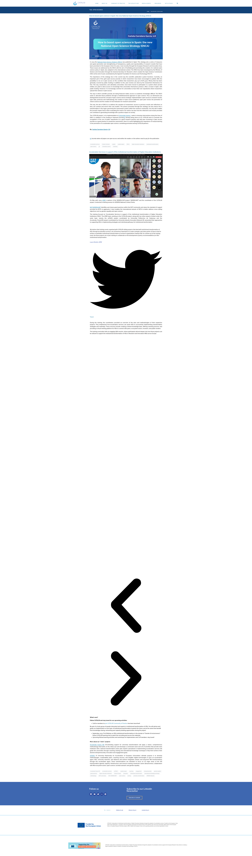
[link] (79, 3)
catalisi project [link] (121, 144)
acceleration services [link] (94, 144)
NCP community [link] (102, 775)
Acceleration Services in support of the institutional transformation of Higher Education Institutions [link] (125, 152)
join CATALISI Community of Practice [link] (116, 723)
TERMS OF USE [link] (119, 810)
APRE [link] (104, 200)
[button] (126, 606)
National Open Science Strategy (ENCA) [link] (109, 62)
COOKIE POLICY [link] (145, 810)
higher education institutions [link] (138, 144)
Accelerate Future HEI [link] (97, 744)
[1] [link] (124, 117)
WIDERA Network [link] (150, 775)
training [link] (129, 775)
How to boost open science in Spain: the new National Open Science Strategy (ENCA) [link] (120, 16)
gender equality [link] (157, 771)
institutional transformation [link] (152, 144)
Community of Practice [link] (118, 3)
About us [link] (104, 3)
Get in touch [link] (169, 3)
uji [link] (99, 146)
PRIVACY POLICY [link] (132, 810)
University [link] (115, 146)
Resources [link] (158, 3)
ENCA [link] (128, 144)
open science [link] (93, 146)
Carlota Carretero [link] (106, 144)
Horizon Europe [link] (117, 773)
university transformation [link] (138, 775)
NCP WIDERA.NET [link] (95, 207)
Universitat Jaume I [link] (125, 115)
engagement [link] (138, 771)
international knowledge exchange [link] (152, 773)
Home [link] (96, 3)
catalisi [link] (113, 144)
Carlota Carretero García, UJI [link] (101, 129)
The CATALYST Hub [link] (133, 3)
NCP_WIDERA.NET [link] (113, 775)
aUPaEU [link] (92, 755)
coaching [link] (131, 771)
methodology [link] (93, 775)
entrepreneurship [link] (147, 771)
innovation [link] (125, 773)
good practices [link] (93, 773)
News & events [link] (146, 3)
